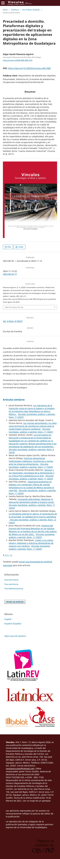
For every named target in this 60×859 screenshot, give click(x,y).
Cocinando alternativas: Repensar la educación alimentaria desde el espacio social (31, 501)
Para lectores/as (11, 579)
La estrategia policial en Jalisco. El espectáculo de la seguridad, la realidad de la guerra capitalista (33, 515)
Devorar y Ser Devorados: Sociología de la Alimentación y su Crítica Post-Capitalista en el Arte (31, 473)
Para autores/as (11, 584)
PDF (9, 247)
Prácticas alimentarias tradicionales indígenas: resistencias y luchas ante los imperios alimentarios (31, 461)
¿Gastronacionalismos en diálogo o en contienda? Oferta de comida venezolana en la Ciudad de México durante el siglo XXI (31, 486)
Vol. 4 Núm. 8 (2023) (31, 9)
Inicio (5, 9)
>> (11, 555)
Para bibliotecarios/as (13, 588)
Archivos (15, 9)
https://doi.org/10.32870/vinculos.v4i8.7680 (29, 68)
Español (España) (12, 623)
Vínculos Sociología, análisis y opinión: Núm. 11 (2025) (31, 430)
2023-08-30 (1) (10, 274)
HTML (20, 247)
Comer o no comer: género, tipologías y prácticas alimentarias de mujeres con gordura (31, 543)
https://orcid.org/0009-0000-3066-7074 (17, 60)
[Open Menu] (3, 3)
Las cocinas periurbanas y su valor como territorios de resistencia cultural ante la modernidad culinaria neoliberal (33, 426)
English (8, 619)
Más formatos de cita (14, 307)
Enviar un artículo (14, 601)
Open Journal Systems (15, 636)
